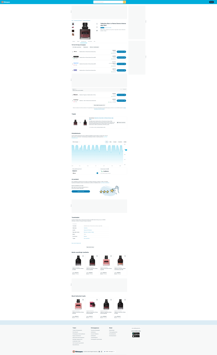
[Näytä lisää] (73, 52)
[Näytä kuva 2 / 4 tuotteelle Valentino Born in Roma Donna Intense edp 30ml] (73, 27)
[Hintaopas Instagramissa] (101, 351)
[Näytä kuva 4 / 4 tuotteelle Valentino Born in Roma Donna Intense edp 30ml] (73, 34)
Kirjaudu (211, 1)
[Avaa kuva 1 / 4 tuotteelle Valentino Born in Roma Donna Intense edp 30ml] (85, 31)
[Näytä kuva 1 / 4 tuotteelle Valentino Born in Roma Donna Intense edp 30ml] (73, 24)
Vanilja (92, 232)
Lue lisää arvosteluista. (105, 182)
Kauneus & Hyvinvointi (78, 20)
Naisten (85, 236)
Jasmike (89, 232)
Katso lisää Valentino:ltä (76, 243)
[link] (99, 122)
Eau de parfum (86, 238)
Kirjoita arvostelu (108, 27)
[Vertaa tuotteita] (97, 30)
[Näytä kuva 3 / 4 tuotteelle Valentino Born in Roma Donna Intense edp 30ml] (73, 31)
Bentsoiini (86, 232)
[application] (99, 155)
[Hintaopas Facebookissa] (99, 351)
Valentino (85, 227)
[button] (97, 24)
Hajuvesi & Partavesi (86, 20)
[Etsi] (124, 2)
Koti (72, 20)
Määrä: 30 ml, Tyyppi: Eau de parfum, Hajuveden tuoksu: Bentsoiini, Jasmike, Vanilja (112, 30)
